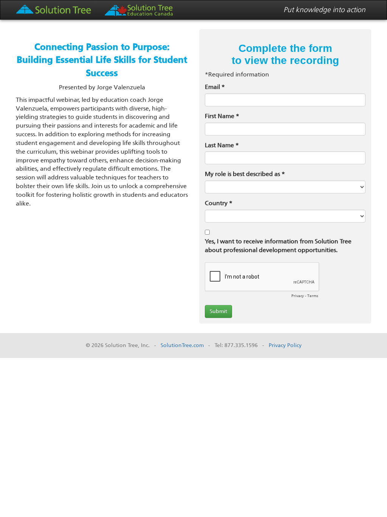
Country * (218, 203)
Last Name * (222, 145)
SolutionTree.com (182, 345)
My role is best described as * (245, 174)
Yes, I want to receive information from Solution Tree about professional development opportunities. (278, 246)
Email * (215, 86)
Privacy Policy (285, 345)
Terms (312, 296)
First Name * (222, 116)
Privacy (297, 296)
